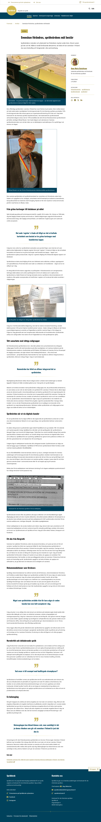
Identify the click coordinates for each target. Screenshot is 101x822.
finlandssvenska (76, 89)
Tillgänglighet (33, 816)
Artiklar (29, 15)
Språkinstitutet (75, 92)
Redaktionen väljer (67, 15)
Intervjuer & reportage (46, 15)
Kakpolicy (9, 816)
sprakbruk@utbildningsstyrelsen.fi (65, 790)
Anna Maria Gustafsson (79, 68)
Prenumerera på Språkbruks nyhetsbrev (20, 793)
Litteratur (57, 15)
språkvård (84, 92)
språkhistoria (86, 89)
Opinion (35, 15)
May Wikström (67, 786)
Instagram (12, 801)
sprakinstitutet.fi (58, 793)
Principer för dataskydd (21, 816)
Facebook (12, 797)
